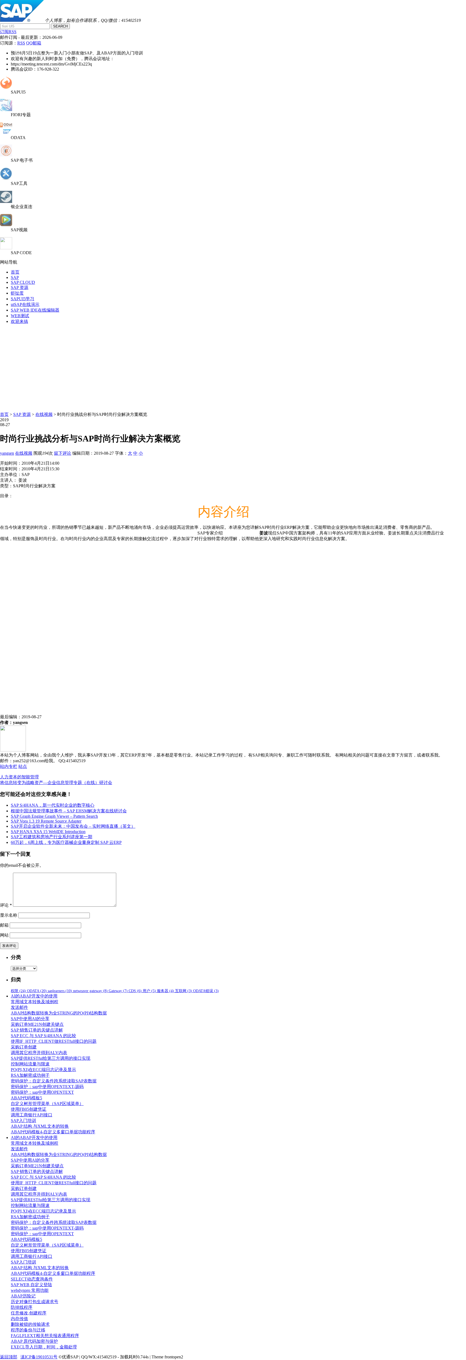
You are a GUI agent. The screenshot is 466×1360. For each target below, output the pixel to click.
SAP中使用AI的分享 (30, 1018)
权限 (18, 991)
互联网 (183, 991)
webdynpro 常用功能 (30, 1290)
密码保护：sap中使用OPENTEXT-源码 (47, 1086)
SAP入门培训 (23, 1120)
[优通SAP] (22, 20)
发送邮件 (19, 1007)
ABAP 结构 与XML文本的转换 (40, 1126)
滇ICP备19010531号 (38, 1357)
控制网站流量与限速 (30, 1064)
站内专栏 (8, 766)
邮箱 (4, 925)
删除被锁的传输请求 (30, 1324)
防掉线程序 (21, 1307)
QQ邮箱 (33, 43)
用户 (149, 991)
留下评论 (62, 453)
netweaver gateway (90, 991)
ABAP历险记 (23, 1296)
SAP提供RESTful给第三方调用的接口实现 (50, 1058)
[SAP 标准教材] (6, 155)
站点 (22, 766)
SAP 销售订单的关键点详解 (37, 1030)
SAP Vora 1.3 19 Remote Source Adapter (46, 821)
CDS (135, 991)
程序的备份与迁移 (28, 1330)
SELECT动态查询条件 (32, 1279)
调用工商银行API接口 (31, 1115)
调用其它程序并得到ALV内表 (39, 1052)
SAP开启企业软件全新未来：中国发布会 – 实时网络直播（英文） (73, 826)
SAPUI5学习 (22, 298)
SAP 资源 (19, 287)
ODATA (37, 991)
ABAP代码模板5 (26, 1098)
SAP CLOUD (23, 282)
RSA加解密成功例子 (30, 1075)
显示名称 (8, 915)
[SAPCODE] (6, 248)
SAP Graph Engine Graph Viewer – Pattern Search (54, 816)
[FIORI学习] (6, 109)
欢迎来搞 (19, 321)
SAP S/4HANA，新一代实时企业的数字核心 (52, 805)
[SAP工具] (6, 178)
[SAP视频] (6, 224)
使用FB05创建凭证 (28, 1109)
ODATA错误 (206, 991)
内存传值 (19, 1318)
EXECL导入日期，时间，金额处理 (44, 1347)
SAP (15, 277)
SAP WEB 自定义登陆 (31, 1284)
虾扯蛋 (17, 293)
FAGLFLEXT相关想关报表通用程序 (45, 1335)
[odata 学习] (6, 132)
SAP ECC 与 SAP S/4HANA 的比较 (43, 1035)
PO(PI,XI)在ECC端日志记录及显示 (43, 1069)
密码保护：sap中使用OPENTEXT (42, 1092)
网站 (4, 935)
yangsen (7, 453)
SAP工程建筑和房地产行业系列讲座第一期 (51, 836)
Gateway (118, 991)
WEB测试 (20, 315)
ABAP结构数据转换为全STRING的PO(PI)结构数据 (59, 1013)
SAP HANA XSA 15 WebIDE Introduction (48, 831)
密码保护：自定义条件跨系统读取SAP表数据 (54, 1081)
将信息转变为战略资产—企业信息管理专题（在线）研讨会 (56, 782)
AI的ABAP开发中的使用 (34, 996)
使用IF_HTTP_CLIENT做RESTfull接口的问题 (54, 1041)
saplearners (60, 991)
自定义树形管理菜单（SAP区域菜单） (47, 1103)
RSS (21, 43)
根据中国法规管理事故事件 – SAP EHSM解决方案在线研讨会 (69, 811)
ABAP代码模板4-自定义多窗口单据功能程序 (53, 1132)
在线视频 (44, 414)
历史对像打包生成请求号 (34, 1301)
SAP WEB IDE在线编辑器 (35, 310)
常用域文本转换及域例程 (34, 1001)
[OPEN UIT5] (6, 87)
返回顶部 (8, 1357)
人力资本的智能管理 (19, 777)
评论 (6, 905)
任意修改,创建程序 (28, 1313)
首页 (15, 272)
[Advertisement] (233, 366)
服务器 (165, 991)
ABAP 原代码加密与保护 (34, 1341)
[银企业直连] (6, 201)
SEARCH (60, 26)
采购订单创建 (24, 1047)
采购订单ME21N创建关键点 (37, 1024)
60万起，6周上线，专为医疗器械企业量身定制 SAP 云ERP (66, 842)
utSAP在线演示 (25, 304)
